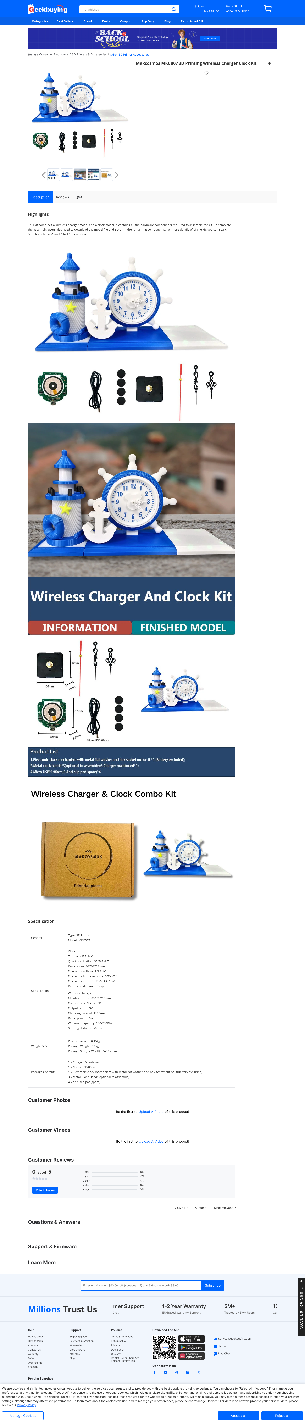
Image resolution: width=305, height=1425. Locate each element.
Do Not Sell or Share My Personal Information (125, 1359)
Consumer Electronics (53, 54)
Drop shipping (77, 1349)
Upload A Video (152, 1141)
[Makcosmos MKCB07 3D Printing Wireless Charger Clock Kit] (53, 174)
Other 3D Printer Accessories (129, 54)
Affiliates (75, 1354)
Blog (167, 21)
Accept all (238, 1416)
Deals (106, 21)
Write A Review (45, 1190)
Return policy (118, 1341)
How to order (35, 1336)
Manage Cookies (23, 1416)
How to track (35, 1341)
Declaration (117, 1349)
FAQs (31, 1358)
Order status (35, 1362)
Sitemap (33, 1366)
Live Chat (224, 1353)
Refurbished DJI (192, 21)
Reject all (282, 1416)
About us (33, 1345)
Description (40, 197)
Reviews (62, 197)
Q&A (79, 197)
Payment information (82, 1341)
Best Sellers (65, 21)
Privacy (115, 1345)
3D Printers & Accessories (89, 54)
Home (32, 54)
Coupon (125, 21)
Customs (116, 1354)
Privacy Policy (26, 1405)
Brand (88, 21)
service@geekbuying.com (234, 1338)
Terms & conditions (122, 1336)
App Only (148, 21)
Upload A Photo (152, 1111)
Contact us (34, 1349)
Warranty (33, 1354)
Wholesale (76, 1345)
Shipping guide (78, 1336)
